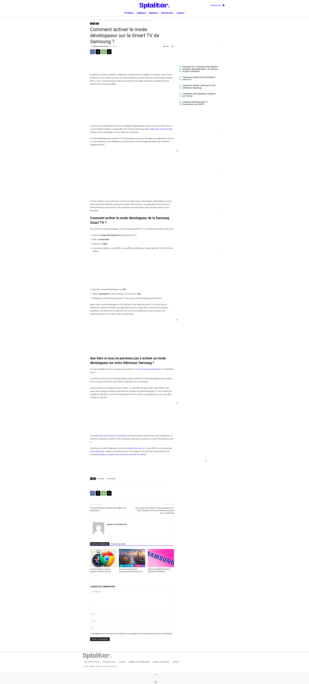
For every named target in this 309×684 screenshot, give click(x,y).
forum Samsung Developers (150, 369)
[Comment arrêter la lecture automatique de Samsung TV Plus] (132, 558)
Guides (99, 20)
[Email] (109, 51)
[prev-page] (91, 576)
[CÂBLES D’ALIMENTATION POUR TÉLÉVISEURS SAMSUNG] (161, 558)
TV (97, 23)
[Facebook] (92, 51)
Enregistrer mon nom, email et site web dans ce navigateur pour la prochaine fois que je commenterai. (133, 634)
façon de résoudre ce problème (112, 435)
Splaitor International (101, 46)
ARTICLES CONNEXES (99, 544)
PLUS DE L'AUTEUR (118, 544)
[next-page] (95, 576)
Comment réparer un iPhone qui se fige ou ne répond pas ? (108, 509)
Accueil (92, 20)
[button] (218, 5)
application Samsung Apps (161, 129)
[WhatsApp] (103, 51)
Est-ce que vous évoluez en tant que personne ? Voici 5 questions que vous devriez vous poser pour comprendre (155, 510)
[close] (155, 675)
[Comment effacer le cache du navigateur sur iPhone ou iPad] (103, 558)
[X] (98, 51)
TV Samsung (110, 478)
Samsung (100, 478)
